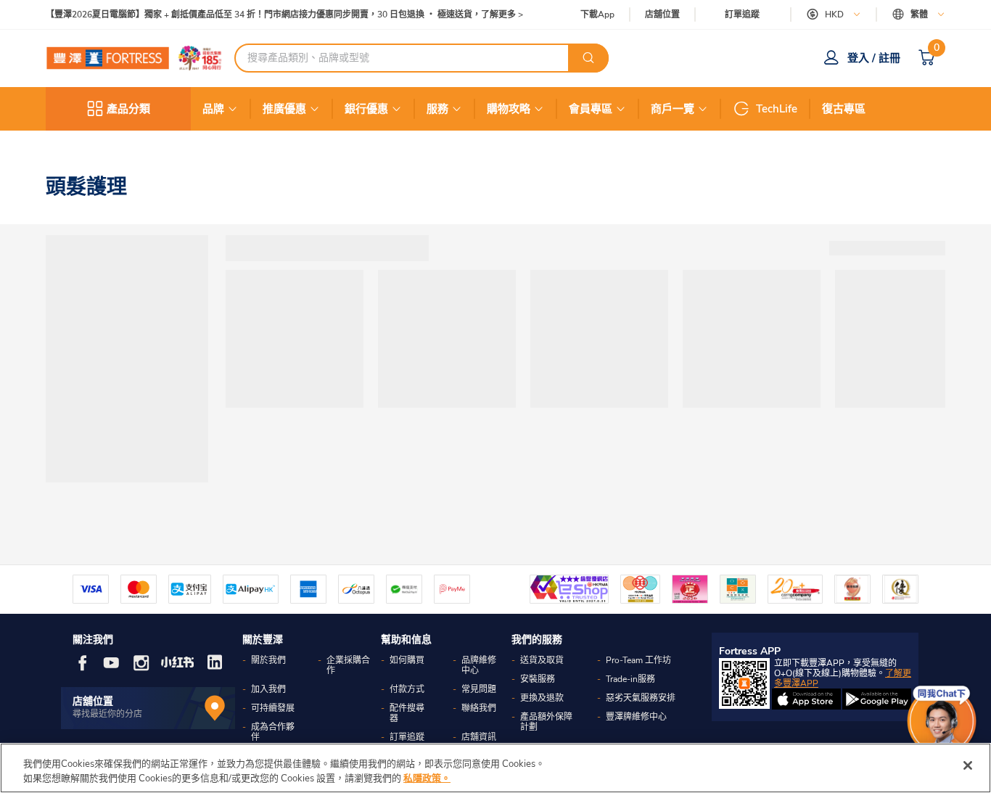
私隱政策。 (427, 777)
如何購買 (407, 660)
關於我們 (268, 660)
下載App (597, 14)
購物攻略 (508, 109)
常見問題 (478, 689)
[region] (495, 768)
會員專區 (590, 109)
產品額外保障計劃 (546, 722)
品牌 (213, 109)
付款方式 (407, 689)
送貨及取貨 (542, 660)
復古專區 (843, 109)
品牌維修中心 (478, 665)
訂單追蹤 (742, 14)
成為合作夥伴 (273, 732)
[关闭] (968, 765)
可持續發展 (273, 708)
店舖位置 (662, 14)
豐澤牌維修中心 (636, 717)
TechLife (776, 109)
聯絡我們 (478, 708)
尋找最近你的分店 (107, 714)
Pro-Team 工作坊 (638, 660)
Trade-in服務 (630, 679)
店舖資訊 (478, 737)
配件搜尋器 (407, 713)
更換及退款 (542, 698)
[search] (588, 58)
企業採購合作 (348, 665)
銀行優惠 (366, 109)
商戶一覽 (672, 109)
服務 (437, 109)
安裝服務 (537, 679)
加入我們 (268, 689)
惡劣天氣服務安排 (640, 698)
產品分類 (128, 109)
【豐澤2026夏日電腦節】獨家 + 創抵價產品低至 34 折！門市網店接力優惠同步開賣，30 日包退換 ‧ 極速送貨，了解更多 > (284, 14)
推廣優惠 (284, 109)
